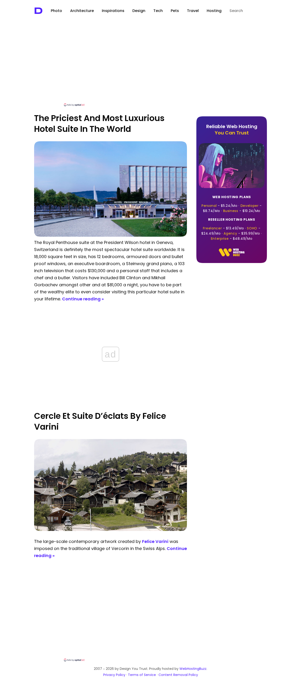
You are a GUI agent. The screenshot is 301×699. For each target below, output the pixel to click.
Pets (175, 10)
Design (138, 10)
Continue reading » (83, 299)
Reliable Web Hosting (231, 129)
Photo (56, 10)
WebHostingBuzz (192, 668)
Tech (158, 10)
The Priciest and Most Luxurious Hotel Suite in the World (99, 123)
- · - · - (232, 204)
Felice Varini (155, 541)
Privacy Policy (114, 674)
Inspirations (113, 10)
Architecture (82, 10)
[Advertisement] (150, 67)
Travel (193, 10)
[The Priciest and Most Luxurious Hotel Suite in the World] (110, 235)
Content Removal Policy (178, 674)
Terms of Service (142, 674)
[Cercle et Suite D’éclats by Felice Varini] (110, 530)
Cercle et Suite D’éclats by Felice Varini (100, 421)
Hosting (214, 10)
